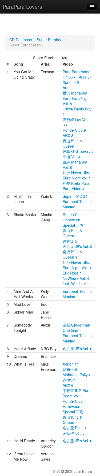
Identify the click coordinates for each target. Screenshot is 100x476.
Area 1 (68, 87)
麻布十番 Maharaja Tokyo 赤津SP (76, 375)
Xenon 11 (71, 364)
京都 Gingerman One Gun (76, 327)
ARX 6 (68, 385)
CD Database (20, 39)
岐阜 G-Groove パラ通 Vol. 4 (78, 154)
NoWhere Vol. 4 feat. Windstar (76, 281)
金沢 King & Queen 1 (72, 254)
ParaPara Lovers (22, 6)
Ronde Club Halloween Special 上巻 (73, 220)
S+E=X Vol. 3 (74, 433)
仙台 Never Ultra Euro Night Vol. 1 (77, 175)
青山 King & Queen (72, 143)
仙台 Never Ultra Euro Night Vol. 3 (77, 265)
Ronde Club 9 (74, 130)
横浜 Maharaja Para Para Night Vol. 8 (76, 98)
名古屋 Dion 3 (74, 427)
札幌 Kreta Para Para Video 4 (76, 186)
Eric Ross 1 (72, 273)
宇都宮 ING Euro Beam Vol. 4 (77, 393)
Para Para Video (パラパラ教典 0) (77, 74)
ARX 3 (68, 135)
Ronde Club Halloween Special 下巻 (73, 406)
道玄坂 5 (70, 241)
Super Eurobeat (50, 39)
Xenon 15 (71, 82)
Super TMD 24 (75, 196)
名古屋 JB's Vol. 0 (77, 246)
